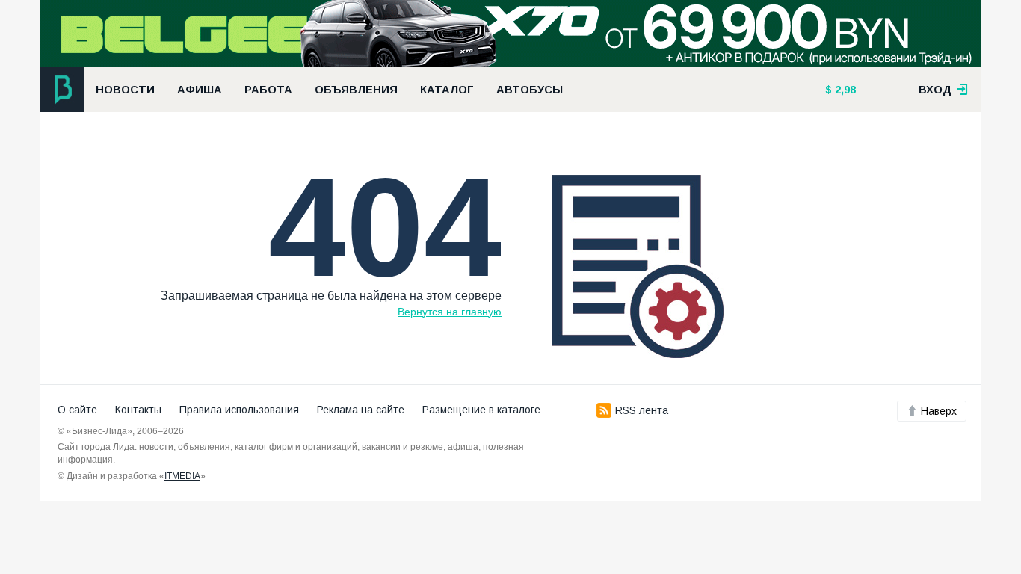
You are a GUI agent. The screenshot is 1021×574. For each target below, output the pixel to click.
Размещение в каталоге (481, 410)
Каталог (447, 90)
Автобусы (529, 90)
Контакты (138, 410)
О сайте (77, 410)
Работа (268, 90)
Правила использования (239, 410)
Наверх (939, 411)
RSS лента (641, 410)
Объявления (356, 90)
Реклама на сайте (360, 410)
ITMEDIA (182, 476)
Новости (125, 90)
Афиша (199, 90)
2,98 (844, 90)
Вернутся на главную (450, 312)
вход (936, 90)
